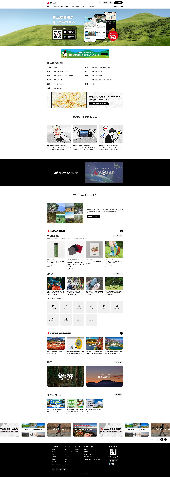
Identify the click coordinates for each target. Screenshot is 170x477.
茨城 (55, 76)
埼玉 (63, 76)
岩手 (58, 71)
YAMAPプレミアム (68, 449)
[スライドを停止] (158, 439)
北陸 (48, 88)
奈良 (106, 67)
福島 (68, 71)
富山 (55, 88)
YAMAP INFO (77, 449)
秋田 (63, 71)
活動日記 (49, 6)
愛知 (61, 84)
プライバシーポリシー (88, 454)
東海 (48, 84)
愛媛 (98, 76)
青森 (55, 71)
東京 (68, 76)
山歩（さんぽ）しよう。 (57, 464)
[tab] (151, 439)
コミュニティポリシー (88, 456)
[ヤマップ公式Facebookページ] (53, 469)
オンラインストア (68, 451)
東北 (48, 72)
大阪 (101, 67)
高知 (101, 76)
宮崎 (106, 80)
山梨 (58, 80)
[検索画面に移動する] (100, 2)
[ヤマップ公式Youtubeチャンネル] (64, 469)
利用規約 (86, 451)
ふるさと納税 (91, 6)
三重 (93, 67)
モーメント (56, 6)
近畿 (86, 67)
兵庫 (104, 67)
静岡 (58, 84)
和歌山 (109, 67)
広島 (101, 71)
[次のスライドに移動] (165, 439)
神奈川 (71, 76)
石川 (58, 88)
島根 (96, 71)
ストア (77, 6)
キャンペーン (54, 461)
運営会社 (86, 449)
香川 (96, 76)
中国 (86, 72)
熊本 (101, 80)
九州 (86, 80)
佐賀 (96, 80)
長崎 (98, 80)
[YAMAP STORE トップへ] (121, 231)
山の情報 (67, 6)
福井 (61, 88)
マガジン (83, 6)
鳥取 (93, 71)
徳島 (93, 76)
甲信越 (49, 80)
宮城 (61, 71)
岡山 (98, 71)
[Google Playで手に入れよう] (69, 37)
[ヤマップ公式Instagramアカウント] (60, 469)
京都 (98, 67)
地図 (62, 6)
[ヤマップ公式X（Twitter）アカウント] (57, 469)
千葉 (66, 76)
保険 (73, 6)
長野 (61, 80)
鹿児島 (109, 80)
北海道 (49, 67)
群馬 (61, 76)
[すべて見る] (121, 333)
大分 (104, 80)
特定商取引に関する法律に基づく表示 (92, 459)
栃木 (58, 76)
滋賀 (96, 67)
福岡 (93, 80)
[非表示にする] (108, 50)
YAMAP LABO (67, 464)
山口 (104, 71)
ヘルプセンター (119, 6)
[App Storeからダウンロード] (69, 32)
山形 (66, 71)
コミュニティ (54, 459)
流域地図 (66, 461)
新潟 (55, 80)
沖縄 (86, 84)
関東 (48, 76)
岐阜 (55, 84)
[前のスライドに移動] (161, 439)
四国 (86, 76)
